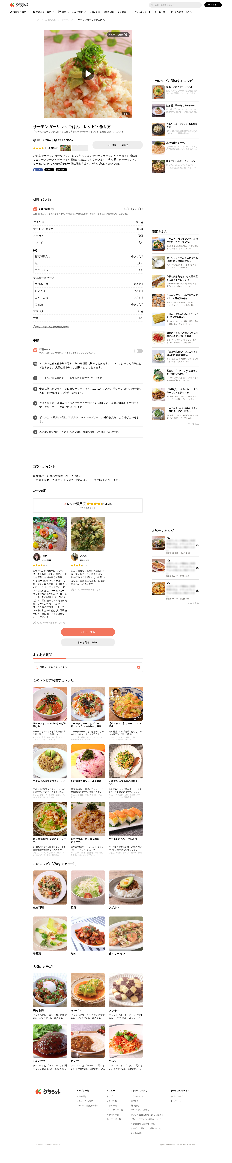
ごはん (37, 222)
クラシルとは (137, 1096)
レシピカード (124, 12)
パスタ (113, 1060)
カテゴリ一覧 (113, 1114)
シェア (39, 170)
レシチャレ (176, 1101)
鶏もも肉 (38, 1010)
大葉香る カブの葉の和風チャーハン (126, 782)
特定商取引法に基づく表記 (143, 1123)
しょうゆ (40, 290)
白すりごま (41, 297)
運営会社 (135, 1101)
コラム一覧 (112, 1105)
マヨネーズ (41, 284)
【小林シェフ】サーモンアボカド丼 (125, 725)
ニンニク (38, 242)
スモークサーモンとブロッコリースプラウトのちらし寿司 (86, 725)
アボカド (38, 235)
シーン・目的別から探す (88, 1105)
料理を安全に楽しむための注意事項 (52, 326)
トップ (110, 1096)
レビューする (88, 632)
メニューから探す (85, 1101)
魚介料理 (38, 907)
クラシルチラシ (178, 1096)
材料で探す (82, 1096)
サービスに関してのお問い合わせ (146, 1128)
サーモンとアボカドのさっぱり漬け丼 (49, 725)
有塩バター (39, 311)
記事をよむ (109, 12)
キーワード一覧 (114, 1119)
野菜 (73, 907)
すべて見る (193, 424)
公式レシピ (94, 12)
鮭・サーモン (117, 953)
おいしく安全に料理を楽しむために (147, 1114)
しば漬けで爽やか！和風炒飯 (86, 781)
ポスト (50, 170)
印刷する (62, 170)
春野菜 (37, 953)
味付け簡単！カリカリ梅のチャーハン (85, 840)
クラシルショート (142, 12)
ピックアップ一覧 (115, 1110)
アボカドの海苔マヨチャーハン (49, 781)
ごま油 (39, 304)
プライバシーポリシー (141, 1110)
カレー (75, 1060)
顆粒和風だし (43, 256)
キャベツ (76, 1010)
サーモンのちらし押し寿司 (123, 838)
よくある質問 (137, 1133)
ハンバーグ (40, 1060)
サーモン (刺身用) (43, 228)
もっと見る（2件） (88, 642)
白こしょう (41, 270)
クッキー (114, 1010)
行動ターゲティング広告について (146, 1119)
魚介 (73, 953)
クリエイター (161, 12)
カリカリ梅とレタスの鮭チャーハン (49, 840)
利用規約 (135, 1105)
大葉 (35, 317)
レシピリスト (113, 1101)
